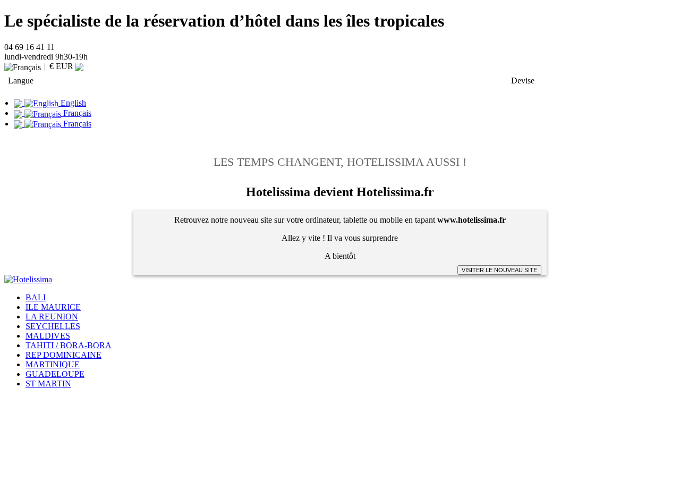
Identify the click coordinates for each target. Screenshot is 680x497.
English (72, 102)
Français (76, 112)
